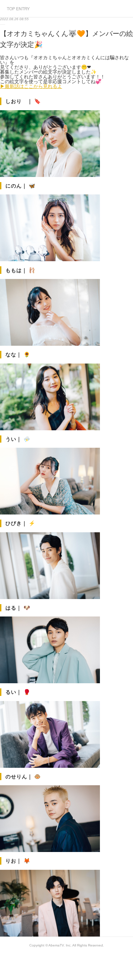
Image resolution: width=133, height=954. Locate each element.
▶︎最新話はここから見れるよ (31, 86)
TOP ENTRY (18, 8)
